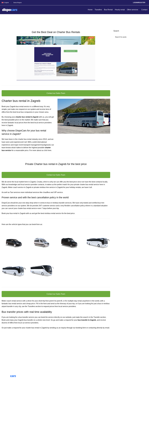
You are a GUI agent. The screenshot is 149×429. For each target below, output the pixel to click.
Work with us (44, 387)
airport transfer (7, 306)
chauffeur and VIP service (53, 192)
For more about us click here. (40, 150)
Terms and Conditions (10, 406)
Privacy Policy (7, 410)
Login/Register (139, 2)
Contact (5, 402)
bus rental (89, 184)
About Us (42, 379)
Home (3, 22)
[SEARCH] (144, 36)
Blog (41, 383)
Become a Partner (46, 392)
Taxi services (15, 192)
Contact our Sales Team (56, 93)
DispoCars (6, 203)
